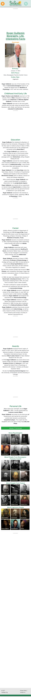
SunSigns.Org (5, 692)
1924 (18, 70)
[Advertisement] (15, 622)
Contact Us (22, 692)
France (25, 75)
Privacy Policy (23, 690)
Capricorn (15, 79)
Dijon (5, 75)
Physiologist (15, 42)
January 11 (14, 70)
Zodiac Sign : (15, 77)
